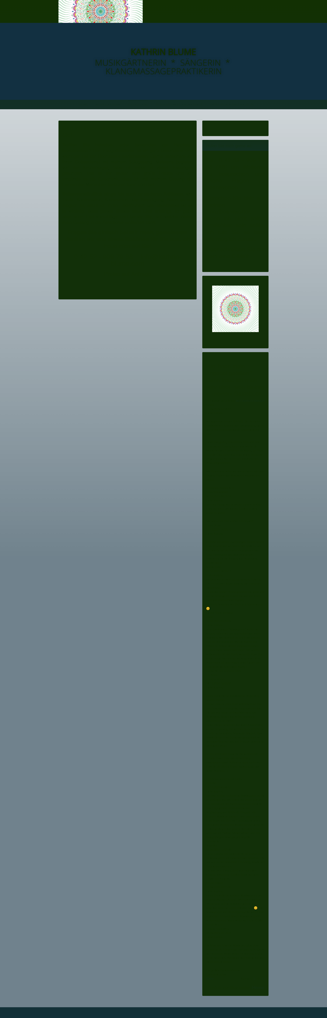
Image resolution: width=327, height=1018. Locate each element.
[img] (100, 11)
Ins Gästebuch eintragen (250, 400)
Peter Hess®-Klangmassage (179, 104)
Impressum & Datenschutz (232, 104)
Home (83, 104)
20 (263, 978)
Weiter (210, 978)
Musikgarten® (107, 104)
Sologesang (138, 104)
